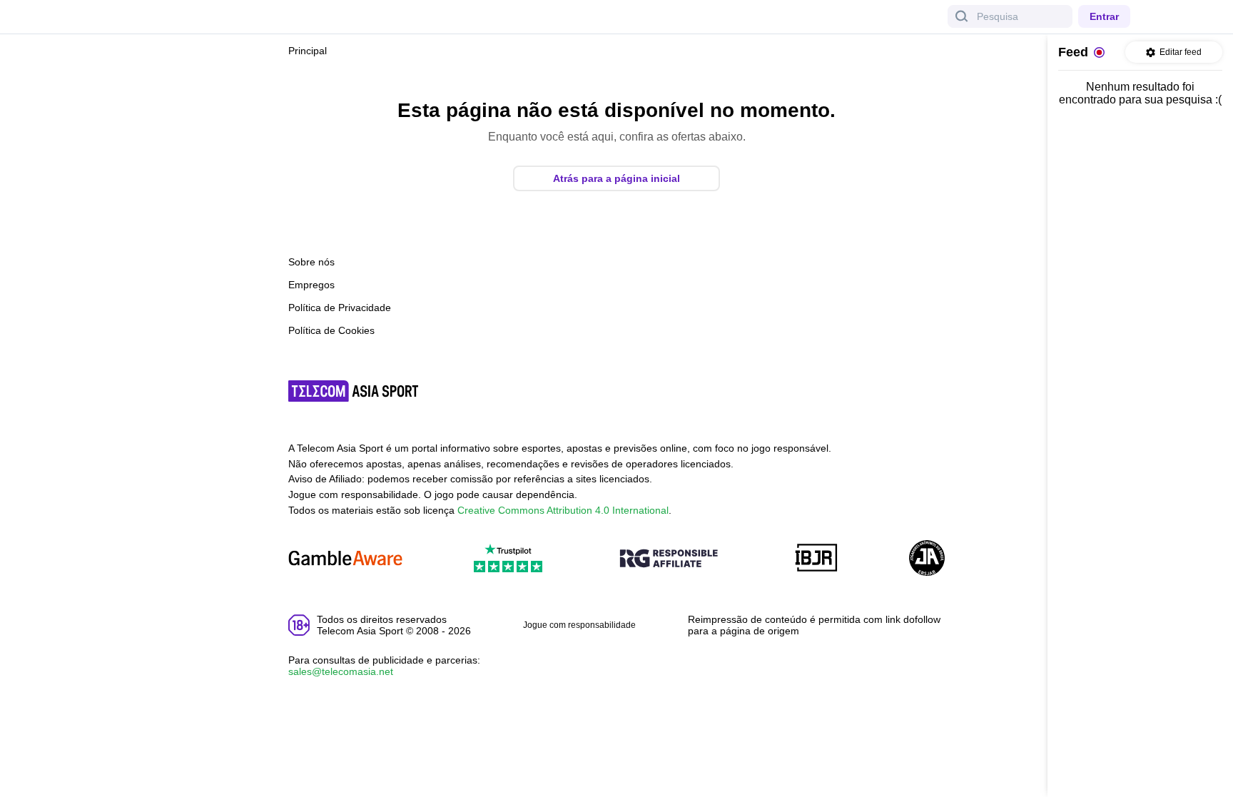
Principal (307, 50)
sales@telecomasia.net (340, 671)
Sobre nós (311, 262)
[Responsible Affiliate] (669, 559)
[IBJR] (816, 559)
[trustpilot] (508, 559)
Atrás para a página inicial (616, 178)
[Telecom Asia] (354, 391)
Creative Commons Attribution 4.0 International (563, 510)
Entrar (1104, 16)
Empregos (311, 284)
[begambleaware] (345, 559)
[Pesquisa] (962, 16)
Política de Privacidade (339, 307)
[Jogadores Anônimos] (927, 559)
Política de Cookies (331, 330)
